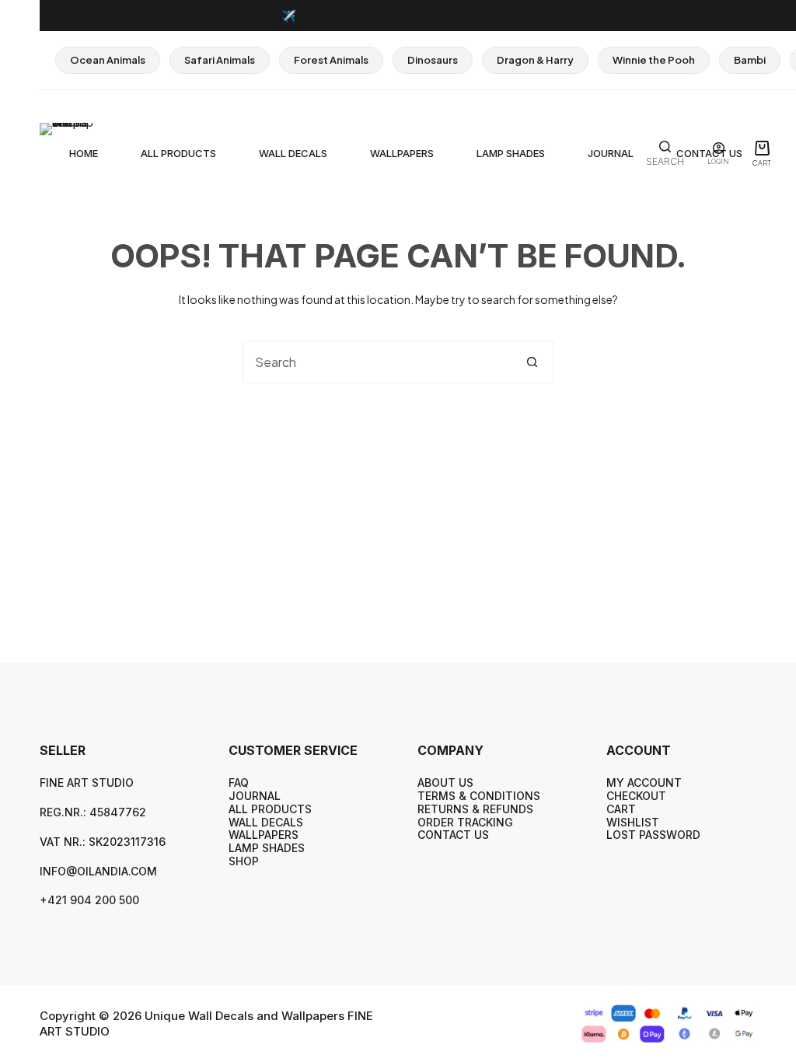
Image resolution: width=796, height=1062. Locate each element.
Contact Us (453, 834)
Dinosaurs (432, 60)
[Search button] (532, 362)
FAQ (239, 782)
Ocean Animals (107, 60)
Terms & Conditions (478, 795)
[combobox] (377, 362)
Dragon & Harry (535, 60)
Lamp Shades (511, 153)
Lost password (653, 834)
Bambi (750, 60)
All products (178, 153)
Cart (621, 809)
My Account (644, 782)
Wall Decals (293, 153)
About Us (445, 782)
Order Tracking (465, 822)
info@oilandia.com (98, 871)
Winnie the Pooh (654, 60)
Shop (244, 861)
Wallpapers (402, 153)
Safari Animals (219, 60)
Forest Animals (331, 60)
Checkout (636, 795)
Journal (611, 153)
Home (83, 153)
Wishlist (632, 822)
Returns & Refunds (475, 809)
